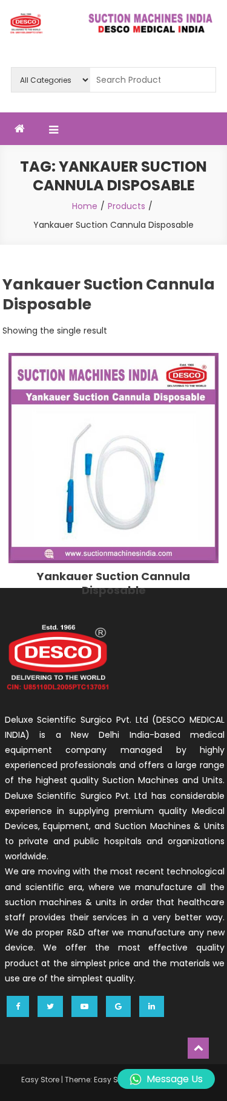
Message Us (174, 1079)
